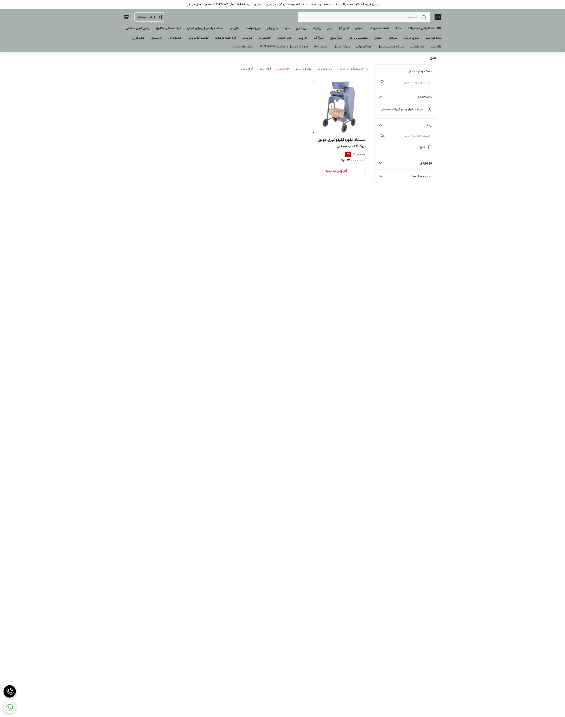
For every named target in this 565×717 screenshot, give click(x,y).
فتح (422, 147)
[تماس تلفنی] (10, 691)
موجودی (426, 163)
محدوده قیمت (421, 176)
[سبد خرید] (126, 17)
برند (429, 125)
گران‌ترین (247, 69)
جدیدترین (282, 69)
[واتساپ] (10, 707)
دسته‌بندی (424, 96)
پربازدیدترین (324, 69)
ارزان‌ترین (264, 69)
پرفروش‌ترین (302, 69)
